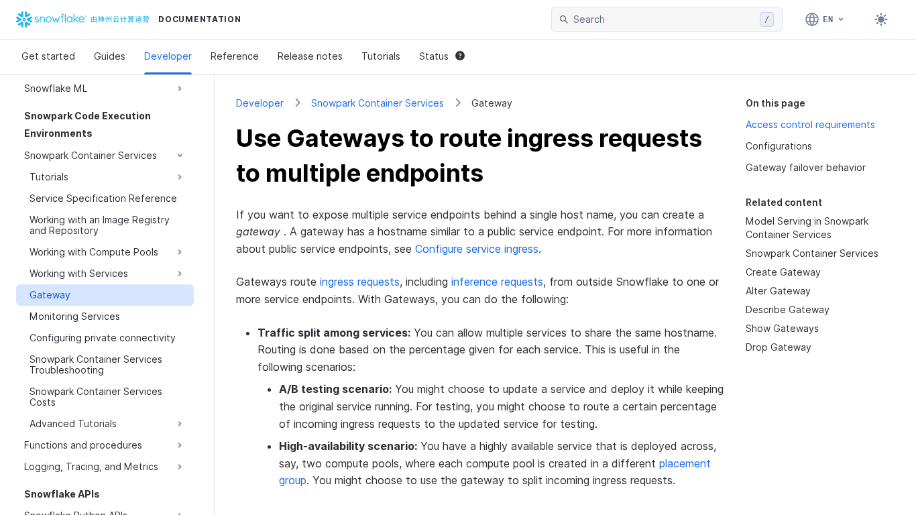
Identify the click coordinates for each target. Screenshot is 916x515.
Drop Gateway (778, 347)
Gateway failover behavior (806, 167)
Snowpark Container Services (377, 103)
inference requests (497, 281)
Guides (109, 56)
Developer (168, 56)
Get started (48, 56)
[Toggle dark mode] (881, 19)
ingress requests (360, 281)
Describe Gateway (787, 309)
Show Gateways (782, 328)
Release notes (310, 56)
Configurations (779, 146)
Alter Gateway (778, 290)
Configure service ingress (476, 248)
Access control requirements (810, 124)
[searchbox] (663, 19)
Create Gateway (783, 272)
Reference (235, 56)
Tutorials (380, 56)
